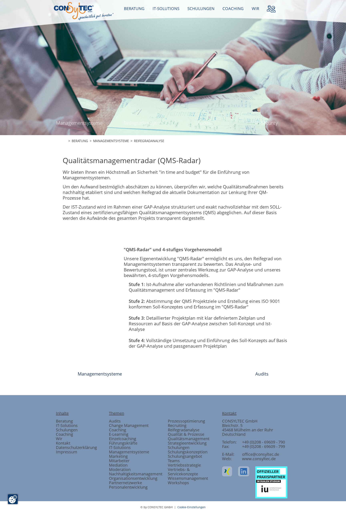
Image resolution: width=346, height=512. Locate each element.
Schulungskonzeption (187, 452)
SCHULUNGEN (200, 8)
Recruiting (177, 425)
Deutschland (233, 434)
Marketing (118, 456)
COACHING (233, 8)
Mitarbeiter (119, 460)
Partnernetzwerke (125, 482)
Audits (204, 122)
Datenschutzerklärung (76, 447)
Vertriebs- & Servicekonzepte (183, 472)
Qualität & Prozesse (186, 434)
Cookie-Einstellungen (191, 507)
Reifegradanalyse (142, 122)
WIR (255, 8)
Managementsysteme (79, 122)
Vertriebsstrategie (184, 465)
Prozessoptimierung (186, 421)
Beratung (64, 421)
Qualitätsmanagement (188, 438)
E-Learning (118, 434)
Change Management (129, 425)
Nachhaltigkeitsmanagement (135, 474)
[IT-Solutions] (151, 208)
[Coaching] (194, 208)
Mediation (118, 465)
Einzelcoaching (122, 438)
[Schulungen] (173, 208)
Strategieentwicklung (187, 443)
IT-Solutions (67, 425)
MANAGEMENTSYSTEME (111, 141)
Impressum (66, 452)
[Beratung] (130, 208)
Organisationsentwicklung (133, 478)
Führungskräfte (123, 443)
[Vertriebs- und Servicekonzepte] (216, 208)
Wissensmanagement (188, 478)
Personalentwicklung (128, 487)
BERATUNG (134, 8)
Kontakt (63, 443)
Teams (174, 460)
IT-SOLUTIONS (166, 8)
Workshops (178, 482)
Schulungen (66, 430)
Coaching (64, 434)
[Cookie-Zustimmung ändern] (13, 499)
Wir (59, 438)
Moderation (120, 469)
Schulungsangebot (185, 456)
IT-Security (266, 122)
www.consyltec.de (259, 458)
